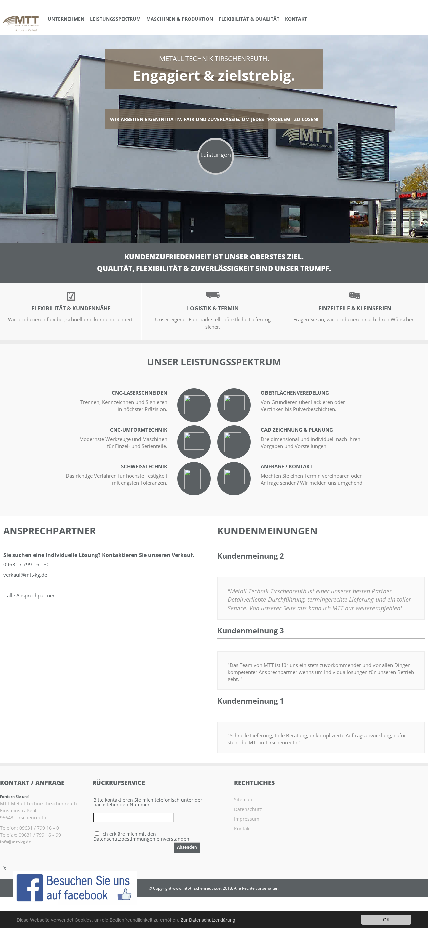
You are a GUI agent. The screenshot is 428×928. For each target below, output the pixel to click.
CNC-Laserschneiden (139, 392)
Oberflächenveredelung (295, 392)
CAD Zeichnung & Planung (297, 429)
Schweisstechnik (144, 466)
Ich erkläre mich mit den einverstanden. (142, 836)
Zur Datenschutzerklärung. (209, 919)
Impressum (246, 819)
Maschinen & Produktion (179, 19)
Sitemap (243, 799)
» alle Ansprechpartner (29, 595)
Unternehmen (66, 19)
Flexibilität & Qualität (249, 19)
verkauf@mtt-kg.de (25, 574)
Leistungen (215, 154)
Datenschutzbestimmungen (124, 839)
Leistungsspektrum (115, 19)
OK (386, 919)
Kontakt (296, 19)
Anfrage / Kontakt (287, 466)
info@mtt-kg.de (15, 842)
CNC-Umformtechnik (138, 429)
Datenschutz (248, 809)
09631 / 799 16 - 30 (26, 564)
